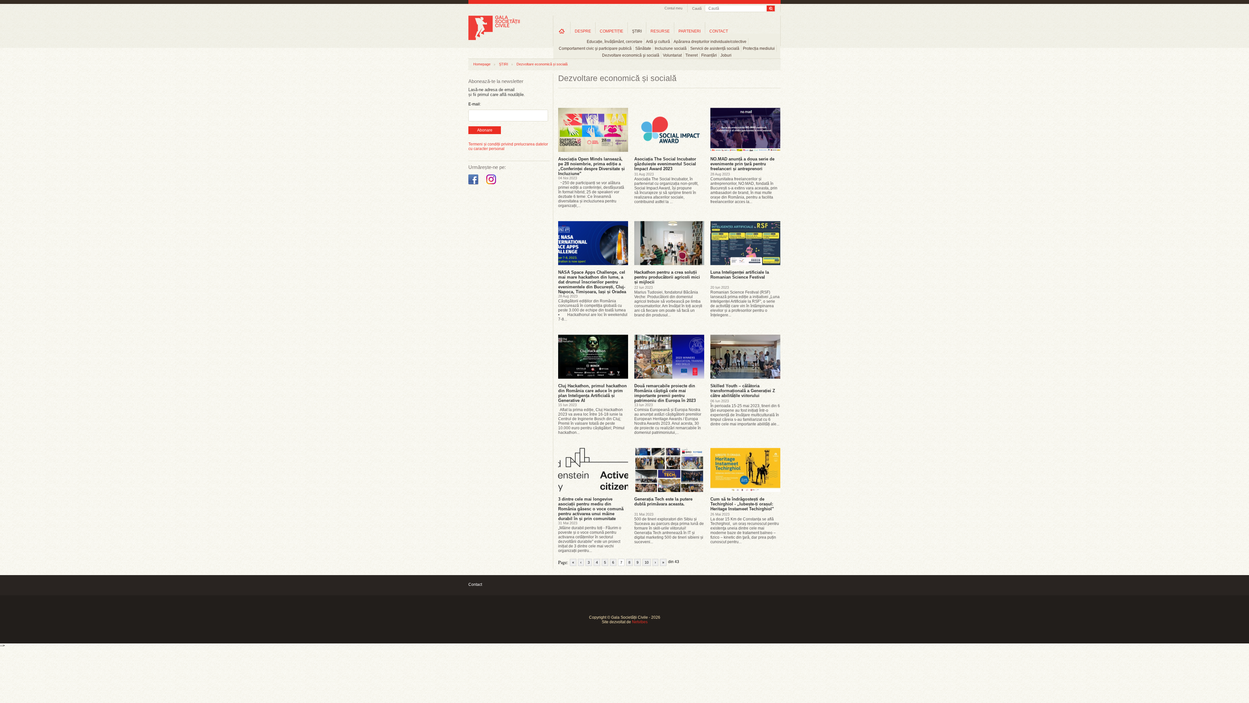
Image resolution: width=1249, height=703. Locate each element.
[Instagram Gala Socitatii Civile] (492, 184)
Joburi (726, 55)
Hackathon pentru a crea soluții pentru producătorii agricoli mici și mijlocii (667, 277)
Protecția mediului (759, 48)
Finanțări (709, 55)
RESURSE (660, 31)
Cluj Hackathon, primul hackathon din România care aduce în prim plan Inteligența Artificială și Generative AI (592, 393)
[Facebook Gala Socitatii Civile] (474, 184)
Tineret (691, 55)
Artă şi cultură (658, 41)
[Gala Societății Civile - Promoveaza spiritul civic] (494, 38)
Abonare (484, 130)
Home (562, 31)
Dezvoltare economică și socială (542, 64)
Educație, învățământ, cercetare (614, 41)
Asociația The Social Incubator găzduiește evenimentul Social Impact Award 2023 (665, 164)
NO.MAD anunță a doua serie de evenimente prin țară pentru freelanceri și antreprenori (742, 164)
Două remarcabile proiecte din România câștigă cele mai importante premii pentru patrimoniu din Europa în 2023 (665, 393)
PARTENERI (689, 31)
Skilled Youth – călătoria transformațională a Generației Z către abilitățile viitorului (742, 390)
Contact (475, 584)
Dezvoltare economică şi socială (630, 55)
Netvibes (640, 622)
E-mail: (474, 104)
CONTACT (718, 31)
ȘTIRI (503, 64)
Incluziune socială (671, 48)
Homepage (481, 64)
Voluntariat (672, 55)
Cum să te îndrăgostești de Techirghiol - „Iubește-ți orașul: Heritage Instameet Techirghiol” (742, 504)
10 (647, 562)
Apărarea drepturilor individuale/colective (710, 41)
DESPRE (583, 31)
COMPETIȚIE (611, 31)
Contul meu (673, 8)
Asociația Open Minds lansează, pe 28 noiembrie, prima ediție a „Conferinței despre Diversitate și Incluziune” (591, 166)
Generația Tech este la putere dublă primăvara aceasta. (663, 501)
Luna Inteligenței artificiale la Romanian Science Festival (739, 275)
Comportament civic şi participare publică (595, 48)
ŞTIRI (637, 31)
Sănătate (643, 48)
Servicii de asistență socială (714, 48)
